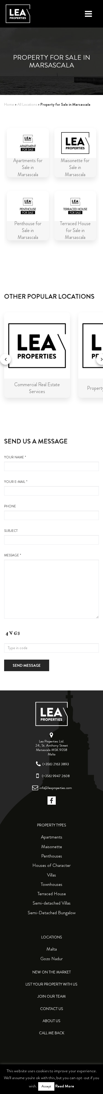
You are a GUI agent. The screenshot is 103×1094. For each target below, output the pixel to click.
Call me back (51, 1033)
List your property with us (51, 984)
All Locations (27, 104)
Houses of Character (51, 865)
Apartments (51, 837)
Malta (51, 949)
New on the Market (51, 972)
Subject (11, 531)
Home (9, 104)
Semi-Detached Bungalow (52, 912)
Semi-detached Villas (52, 903)
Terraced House (51, 893)
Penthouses (51, 856)
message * (12, 555)
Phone (10, 506)
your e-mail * (15, 482)
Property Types (51, 825)
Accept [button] (46, 1086)
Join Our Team (51, 996)
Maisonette (51, 846)
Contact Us (51, 1008)
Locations (51, 937)
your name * (15, 457)
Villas (51, 875)
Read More (64, 1086)
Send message (27, 665)
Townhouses (51, 884)
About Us (51, 1021)
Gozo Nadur (51, 958)
